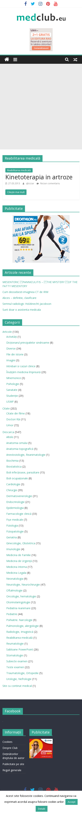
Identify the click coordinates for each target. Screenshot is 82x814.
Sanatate (11, 390)
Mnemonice (13, 378)
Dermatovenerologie (19, 496)
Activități (11, 336)
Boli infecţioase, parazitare (22, 472)
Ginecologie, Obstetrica (20, 543)
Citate (6, 408)
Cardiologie (13, 484)
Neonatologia (14, 578)
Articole (7, 332)
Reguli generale (11, 770)
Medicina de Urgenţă (19, 561)
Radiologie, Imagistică (19, 632)
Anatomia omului (16, 443)
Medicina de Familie (18, 555)
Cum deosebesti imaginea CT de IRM (25, 292)
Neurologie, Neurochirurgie (23, 584)
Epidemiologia (15, 508)
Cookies (7, 742)
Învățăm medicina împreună (23, 372)
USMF (10, 401)
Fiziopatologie (15, 531)
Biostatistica (14, 466)
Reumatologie (15, 643)
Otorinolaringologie (18, 602)
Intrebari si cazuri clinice (20, 366)
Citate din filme (15, 413)
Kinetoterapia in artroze (38, 177)
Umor (9, 425)
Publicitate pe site (13, 764)
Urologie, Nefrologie (18, 679)
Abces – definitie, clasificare (19, 298)
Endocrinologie (15, 502)
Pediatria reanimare (18, 608)
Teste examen (15, 667)
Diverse (11, 348)
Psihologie (12, 384)
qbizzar (30, 183)
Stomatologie (14, 655)
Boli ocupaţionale (17, 478)
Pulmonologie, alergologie (22, 626)
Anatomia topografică (19, 449)
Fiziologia (12, 525)
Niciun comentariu (50, 183)
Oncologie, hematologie (21, 596)
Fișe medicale (14, 519)
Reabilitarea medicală (19, 170)
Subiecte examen (16, 661)
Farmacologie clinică (18, 514)
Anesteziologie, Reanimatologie (25, 454)
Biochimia (12, 460)
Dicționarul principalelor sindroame (27, 342)
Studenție (12, 395)
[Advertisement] (41, 107)
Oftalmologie (14, 590)
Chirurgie (11, 490)
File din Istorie (14, 354)
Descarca (8, 432)
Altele (9, 437)
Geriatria (11, 537)
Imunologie (13, 549)
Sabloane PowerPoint (19, 649)
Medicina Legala (16, 573)
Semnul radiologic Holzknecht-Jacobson (26, 304)
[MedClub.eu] (6, 59)
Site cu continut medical (17, 686)
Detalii (41, 808)
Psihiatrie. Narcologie (19, 620)
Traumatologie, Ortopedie (22, 673)
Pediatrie (11, 614)
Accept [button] (71, 802)
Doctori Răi (13, 419)
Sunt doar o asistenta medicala (21, 309)
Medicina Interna (16, 567)
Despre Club (10, 748)
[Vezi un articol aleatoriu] (75, 59)
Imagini (10, 360)
